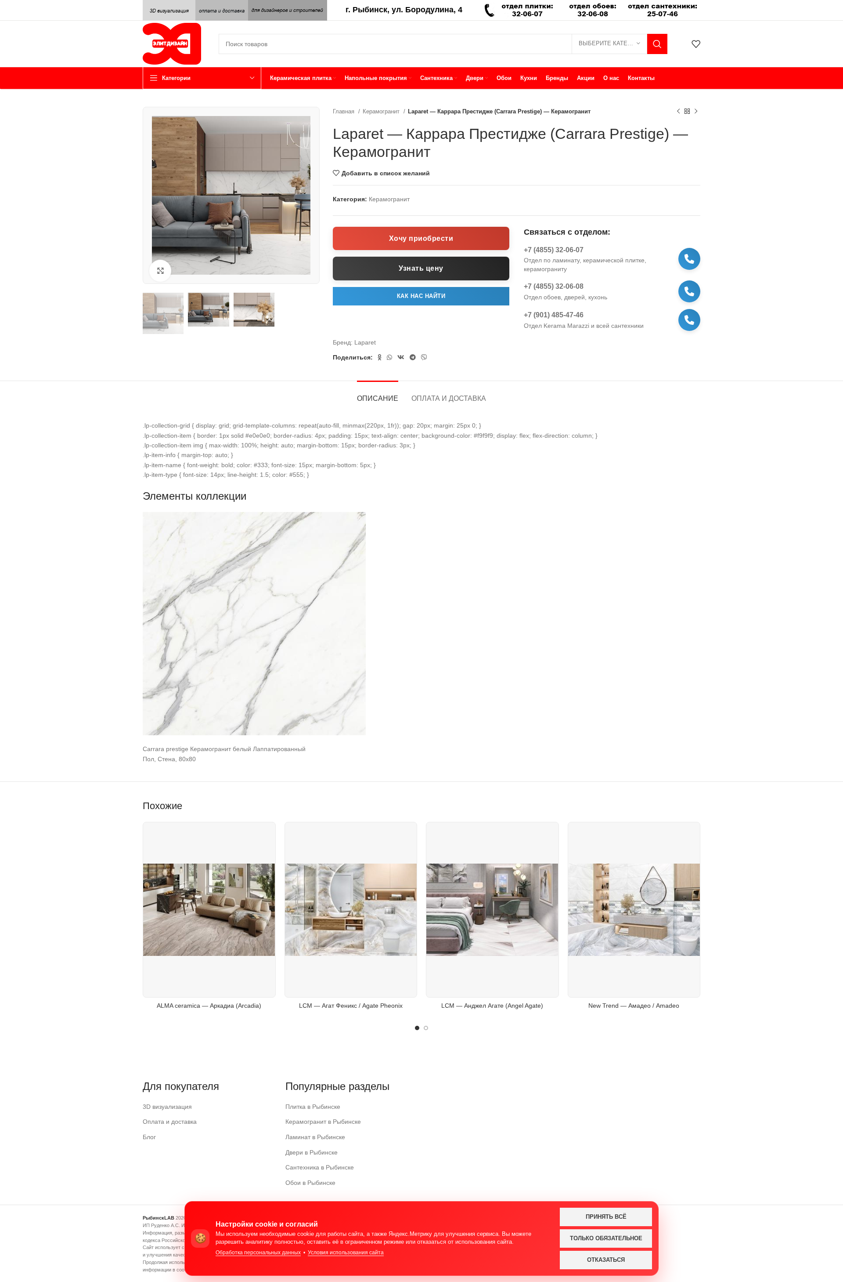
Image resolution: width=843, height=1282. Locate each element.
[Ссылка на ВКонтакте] (401, 357)
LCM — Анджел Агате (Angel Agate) (492, 1005)
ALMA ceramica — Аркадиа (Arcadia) (209, 1005)
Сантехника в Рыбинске (319, 1167)
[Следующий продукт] (696, 111)
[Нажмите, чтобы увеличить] (160, 271)
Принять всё (606, 1216)
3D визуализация (167, 1106)
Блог (149, 1136)
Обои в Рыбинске (310, 1182)
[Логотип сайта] (172, 43)
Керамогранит (382, 111)
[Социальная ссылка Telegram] (412, 357)
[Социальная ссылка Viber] (424, 357)
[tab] (377, 394)
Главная (344, 111)
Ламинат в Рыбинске (315, 1136)
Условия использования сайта (346, 1252)
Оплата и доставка (170, 1121)
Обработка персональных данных (258, 1252)
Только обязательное (606, 1238)
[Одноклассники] (379, 357)
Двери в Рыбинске (311, 1152)
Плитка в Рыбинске (312, 1106)
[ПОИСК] (657, 44)
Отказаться (606, 1260)
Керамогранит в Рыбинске (323, 1121)
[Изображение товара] (351, 909)
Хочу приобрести (421, 238)
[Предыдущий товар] (678, 111)
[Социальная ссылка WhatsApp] (389, 357)
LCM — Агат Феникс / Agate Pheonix (351, 1005)
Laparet (365, 342)
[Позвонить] (689, 259)
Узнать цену (421, 268)
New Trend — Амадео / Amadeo (633, 1005)
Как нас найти (421, 296)
